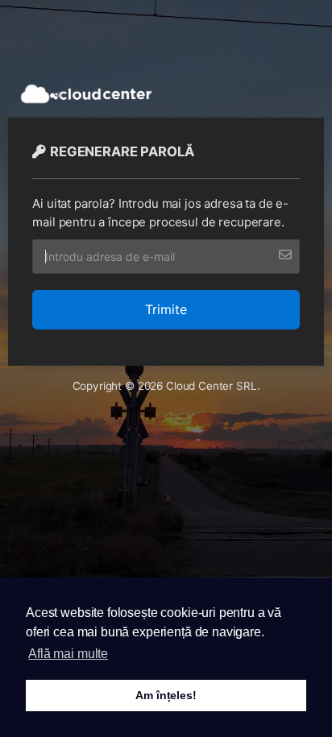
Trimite (166, 309)
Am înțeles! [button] (165, 695)
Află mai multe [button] (68, 653)
